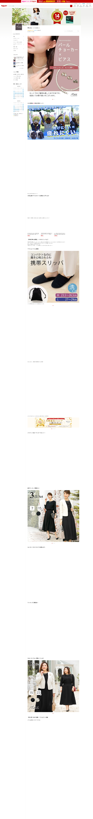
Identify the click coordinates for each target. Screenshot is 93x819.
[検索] (71, 6)
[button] (89, 3)
